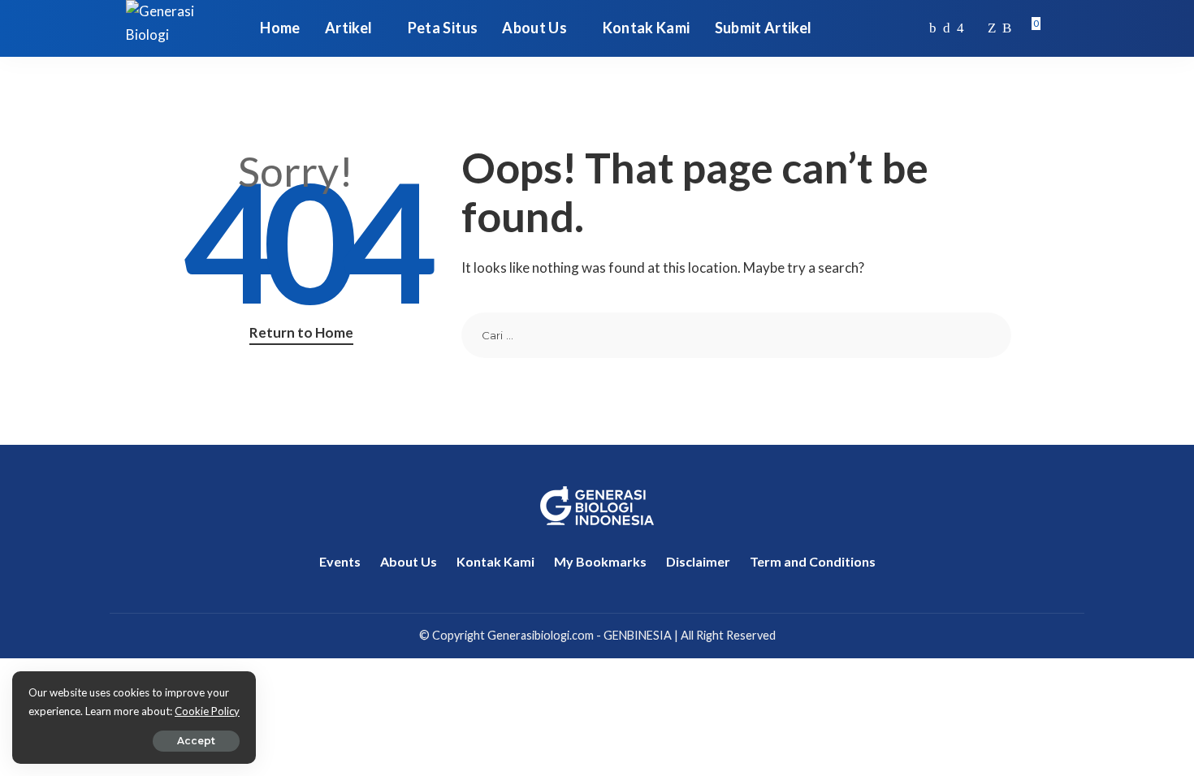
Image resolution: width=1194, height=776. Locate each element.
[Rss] (1006, 28)
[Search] (1057, 28)
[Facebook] (933, 28)
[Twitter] (947, 28)
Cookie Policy (207, 711)
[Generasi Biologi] (181, 28)
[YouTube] (975, 28)
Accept (196, 741)
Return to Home (301, 332)
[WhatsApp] (991, 28)
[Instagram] (960, 28)
